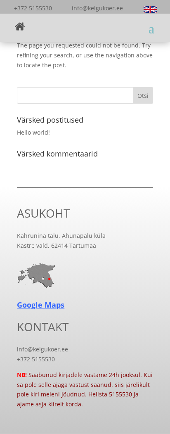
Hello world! (33, 132)
